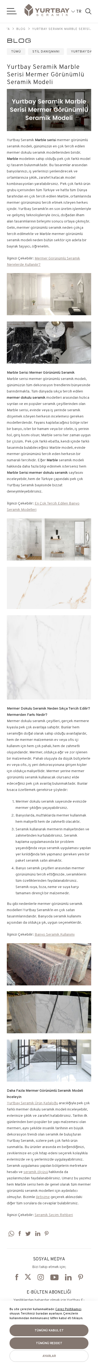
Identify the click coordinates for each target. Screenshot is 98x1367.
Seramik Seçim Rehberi (54, 1214)
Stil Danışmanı (46, 51)
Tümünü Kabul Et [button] (49, 1330)
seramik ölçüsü (35, 1171)
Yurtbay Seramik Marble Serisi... (61, 29)
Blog (21, 29)
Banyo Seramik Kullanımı (55, 934)
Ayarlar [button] (49, 1356)
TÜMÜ (16, 51)
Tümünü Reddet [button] (49, 1343)
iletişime (43, 1196)
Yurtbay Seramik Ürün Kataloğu (32, 1102)
